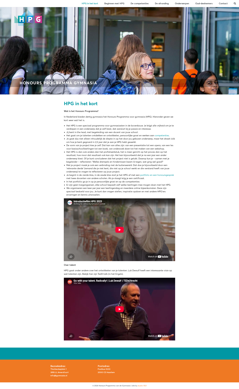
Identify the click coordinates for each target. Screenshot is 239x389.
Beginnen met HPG (114, 3)
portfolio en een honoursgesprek (157, 175)
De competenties (140, 3)
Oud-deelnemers (204, 3)
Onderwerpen (182, 3)
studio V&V (142, 386)
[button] (235, 3)
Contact (223, 3)
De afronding (162, 3)
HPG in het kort (90, 3)
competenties (162, 135)
